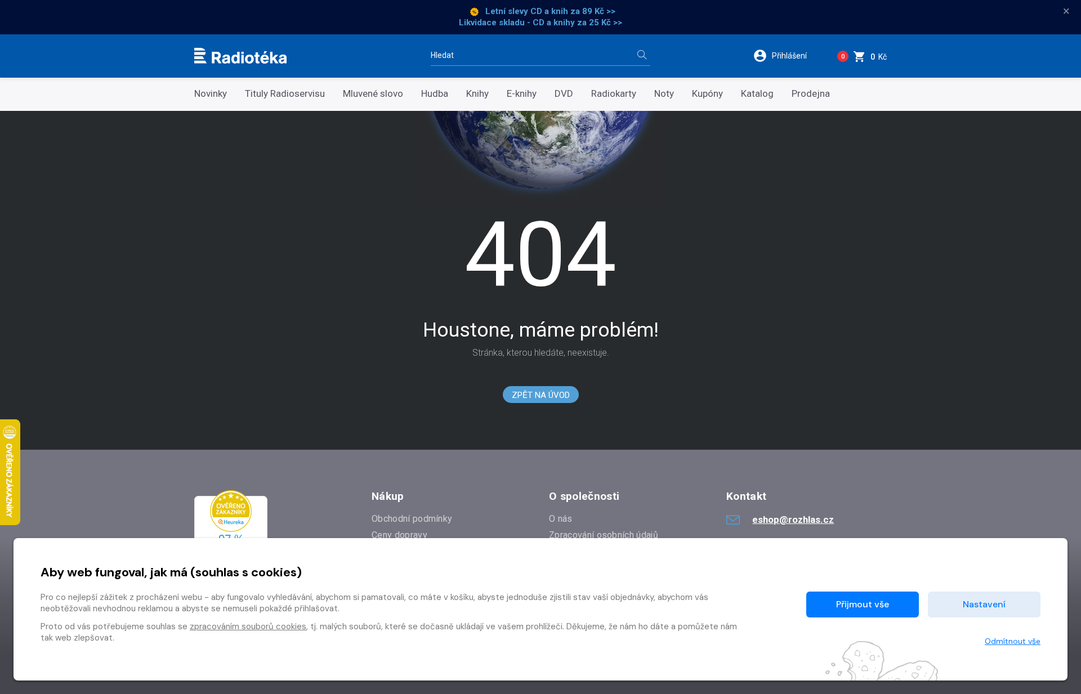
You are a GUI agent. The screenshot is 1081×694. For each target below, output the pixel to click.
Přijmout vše (862, 604)
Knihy (477, 93)
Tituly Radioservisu (285, 93)
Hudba (434, 93)
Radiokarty (613, 93)
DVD (564, 93)
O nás (561, 518)
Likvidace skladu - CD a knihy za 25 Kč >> (540, 22)
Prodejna (811, 93)
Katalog (757, 93)
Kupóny (707, 93)
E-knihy (522, 93)
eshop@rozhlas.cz (793, 519)
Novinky (210, 93)
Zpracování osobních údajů (603, 535)
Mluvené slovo (373, 93)
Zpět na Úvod (541, 395)
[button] (787, 55)
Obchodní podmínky (412, 518)
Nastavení (984, 604)
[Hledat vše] (641, 56)
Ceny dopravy (399, 535)
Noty (664, 93)
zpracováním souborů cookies (248, 626)
